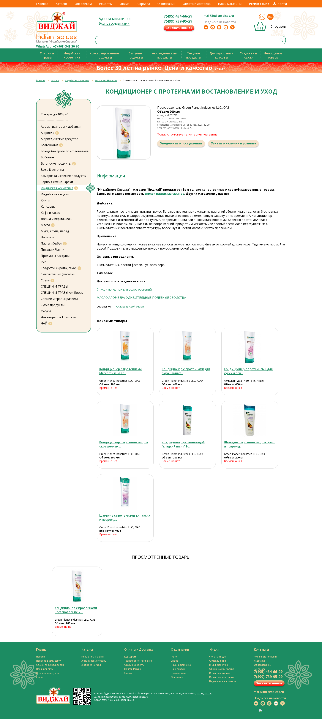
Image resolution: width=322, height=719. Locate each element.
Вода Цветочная (53, 170)
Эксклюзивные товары (94, 660)
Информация (111, 176)
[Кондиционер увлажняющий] (187, 420)
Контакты (261, 649)
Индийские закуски (55, 194)
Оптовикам (83, 4)
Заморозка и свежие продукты (63, 176)
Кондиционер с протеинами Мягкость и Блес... (120, 371)
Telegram (259, 669)
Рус (262, 16)
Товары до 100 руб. (55, 114)
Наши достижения (181, 664)
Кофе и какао (50, 213)
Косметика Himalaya (106, 80)
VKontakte (259, 660)
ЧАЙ (44, 323)
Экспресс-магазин (114, 23)
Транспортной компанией (138, 660)
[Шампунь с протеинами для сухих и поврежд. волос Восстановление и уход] (250, 420)
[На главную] (57, 31)
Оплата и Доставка (138, 649)
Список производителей (50, 664)
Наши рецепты (44, 669)
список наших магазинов (164, 194)
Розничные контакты (265, 656)
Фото (174, 656)
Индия (124, 4)
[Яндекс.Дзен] (226, 27)
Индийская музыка (219, 673)
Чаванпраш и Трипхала (58, 317)
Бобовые (47, 157)
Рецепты (105, 4)
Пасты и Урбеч (51, 243)
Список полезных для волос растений (124, 289)
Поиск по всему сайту (48, 660)
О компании (166, 4)
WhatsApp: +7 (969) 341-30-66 (57, 46)
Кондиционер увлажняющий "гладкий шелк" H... (183, 444)
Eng (270, 16)
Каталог (61, 4)
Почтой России (132, 669)
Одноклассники (262, 664)
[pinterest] (232, 27)
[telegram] (212, 27)
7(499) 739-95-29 (178, 21)
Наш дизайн (178, 669)
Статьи (39, 677)
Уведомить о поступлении (181, 143)
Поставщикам (178, 673)
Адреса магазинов (114, 18)
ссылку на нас (204, 693)
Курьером (130, 656)
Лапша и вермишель (56, 219)
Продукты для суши (55, 256)
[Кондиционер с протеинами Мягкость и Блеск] (125, 347)
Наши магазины (230, 4)
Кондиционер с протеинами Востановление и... (76, 610)
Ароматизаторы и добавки (60, 126)
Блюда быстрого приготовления (65, 151)
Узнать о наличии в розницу (233, 143)
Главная (42, 4)
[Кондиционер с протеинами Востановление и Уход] (77, 586)
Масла (45, 225)
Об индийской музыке (221, 669)
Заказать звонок (179, 28)
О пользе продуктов (47, 673)
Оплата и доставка (197, 4)
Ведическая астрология (222, 681)
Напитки (47, 237)
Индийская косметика (77, 80)
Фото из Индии (217, 656)
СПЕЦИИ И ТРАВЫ (54, 286)
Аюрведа (143, 4)
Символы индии (218, 660)
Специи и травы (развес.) (59, 299)
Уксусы (46, 311)
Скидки (128, 673)
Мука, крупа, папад (55, 231)
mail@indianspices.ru (219, 16)
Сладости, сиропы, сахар (59, 268)
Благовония (49, 145)
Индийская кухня (218, 664)
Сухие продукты (52, 305)
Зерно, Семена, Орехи (57, 182)
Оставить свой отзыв (130, 306)
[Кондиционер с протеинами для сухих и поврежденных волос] (250, 347)
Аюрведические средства (59, 139)
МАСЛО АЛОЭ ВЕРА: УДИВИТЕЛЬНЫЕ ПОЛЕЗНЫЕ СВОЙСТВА (141, 298)
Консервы (48, 206)
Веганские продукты (56, 163)
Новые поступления (92, 656)
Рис (43, 262)
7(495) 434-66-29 (178, 16)
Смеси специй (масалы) (58, 274)
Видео (174, 660)
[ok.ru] (219, 27)
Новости (40, 656)
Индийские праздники (221, 677)
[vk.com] (206, 27)
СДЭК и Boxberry (134, 664)
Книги (45, 200)
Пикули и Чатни (52, 249)
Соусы (45, 280)
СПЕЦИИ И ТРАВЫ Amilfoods (62, 293)
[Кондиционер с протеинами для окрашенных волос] (187, 347)
